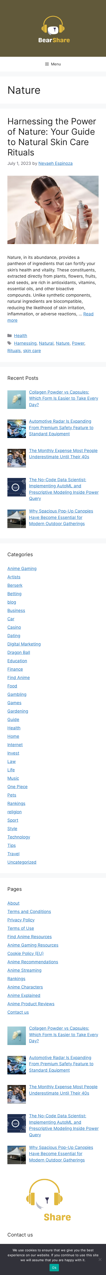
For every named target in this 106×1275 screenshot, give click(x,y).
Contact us (18, 1012)
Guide (13, 719)
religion (14, 811)
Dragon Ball (18, 652)
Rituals (14, 350)
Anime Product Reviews (30, 1003)
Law (11, 761)
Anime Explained (23, 995)
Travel (13, 853)
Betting (14, 593)
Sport (12, 820)
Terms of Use (20, 928)
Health (20, 335)
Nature (63, 343)
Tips (11, 845)
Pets (11, 795)
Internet (15, 744)
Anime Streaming (24, 970)
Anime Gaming (21, 568)
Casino (14, 627)
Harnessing (25, 343)
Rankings (16, 803)
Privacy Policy (21, 919)
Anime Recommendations (32, 961)
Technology (18, 837)
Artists (13, 576)
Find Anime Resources (29, 936)
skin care (32, 350)
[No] (99, 1259)
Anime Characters (25, 987)
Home (13, 736)
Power (78, 343)
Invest (13, 753)
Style (12, 828)
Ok (54, 1268)
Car (10, 618)
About (13, 903)
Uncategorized (21, 862)
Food (12, 686)
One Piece (17, 786)
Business (16, 610)
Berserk (14, 585)
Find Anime (18, 677)
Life (11, 769)
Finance (15, 669)
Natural (46, 343)
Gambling (16, 694)
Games (14, 702)
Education (17, 660)
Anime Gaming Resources (32, 945)
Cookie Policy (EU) (25, 953)
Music (13, 778)
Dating (13, 635)
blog (11, 602)
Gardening (17, 711)
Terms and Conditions (29, 911)
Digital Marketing (24, 644)
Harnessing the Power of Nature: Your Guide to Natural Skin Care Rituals (51, 136)
